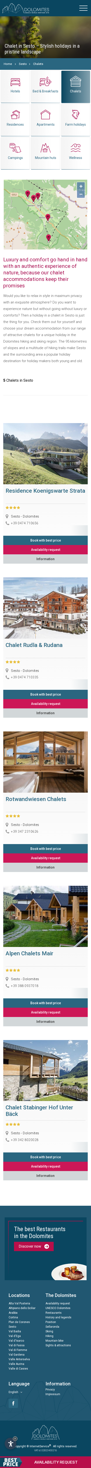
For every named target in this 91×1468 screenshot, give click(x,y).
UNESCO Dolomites (58, 1308)
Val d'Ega (15, 1336)
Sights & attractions (58, 1345)
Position (51, 1322)
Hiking (49, 1336)
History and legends (58, 1317)
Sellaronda (52, 1326)
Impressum (53, 1394)
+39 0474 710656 (24, 523)
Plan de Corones (19, 1322)
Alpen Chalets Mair (29, 953)
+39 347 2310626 (24, 831)
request (56, 1462)
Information (45, 559)
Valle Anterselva (19, 1359)
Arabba (13, 1312)
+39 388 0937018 (24, 985)
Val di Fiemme (18, 1350)
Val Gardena (16, 1354)
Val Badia (15, 1331)
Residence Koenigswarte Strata (45, 491)
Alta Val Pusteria (19, 1303)
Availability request (45, 550)
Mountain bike (54, 1340)
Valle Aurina (16, 1364)
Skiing (49, 1331)
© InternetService (39, 1446)
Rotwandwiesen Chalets (36, 799)
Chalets (38, 64)
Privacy (50, 1389)
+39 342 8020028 (24, 1140)
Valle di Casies (18, 1368)
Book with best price (45, 540)
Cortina (13, 1317)
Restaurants (54, 1312)
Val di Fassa (16, 1345)
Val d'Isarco (16, 1340)
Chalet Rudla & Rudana (34, 645)
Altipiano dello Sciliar (22, 1308)
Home (8, 64)
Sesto (23, 64)
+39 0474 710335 (24, 677)
